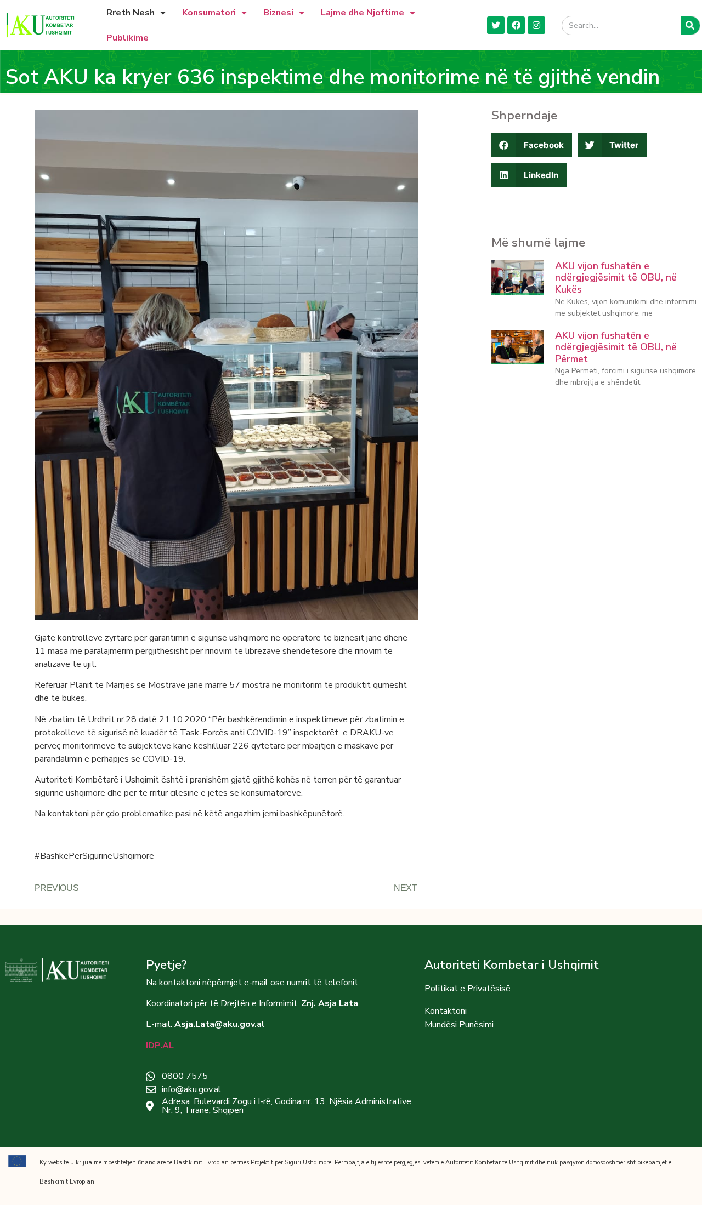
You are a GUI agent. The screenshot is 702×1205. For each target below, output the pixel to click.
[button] (531, 145)
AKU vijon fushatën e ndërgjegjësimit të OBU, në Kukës (616, 277)
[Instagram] (536, 25)
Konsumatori (209, 13)
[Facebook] (516, 25)
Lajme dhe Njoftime (362, 13)
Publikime (127, 38)
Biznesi (278, 13)
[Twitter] (496, 25)
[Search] (690, 25)
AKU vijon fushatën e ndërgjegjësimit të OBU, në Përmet (616, 347)
